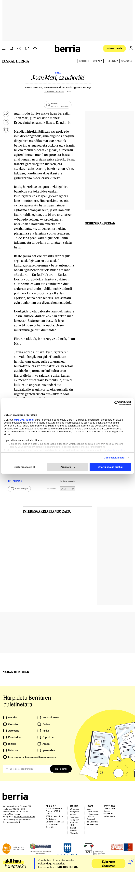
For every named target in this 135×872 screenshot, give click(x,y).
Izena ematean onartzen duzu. (32, 757)
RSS (72, 825)
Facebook (74, 817)
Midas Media (109, 816)
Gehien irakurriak (100, 223)
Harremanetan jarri (11, 822)
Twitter (73, 814)
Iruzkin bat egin (21, 489)
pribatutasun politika (32, 757)
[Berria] (15, 798)
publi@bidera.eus (22, 819)
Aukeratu (65, 467)
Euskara (97, 61)
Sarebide (50, 827)
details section (116, 450)
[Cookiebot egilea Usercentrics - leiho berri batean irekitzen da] (116, 403)
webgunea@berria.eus (24, 816)
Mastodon (74, 833)
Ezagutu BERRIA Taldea (53, 812)
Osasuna (126, 61)
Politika (84, 61)
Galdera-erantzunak (55, 821)
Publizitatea (51, 819)
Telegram (74, 811)
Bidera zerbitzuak (108, 812)
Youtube (74, 822)
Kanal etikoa (92, 824)
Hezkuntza (111, 61)
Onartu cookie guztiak (110, 467)
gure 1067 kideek (24, 419)
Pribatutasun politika (92, 815)
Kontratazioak (52, 824)
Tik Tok (73, 828)
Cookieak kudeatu (114, 457)
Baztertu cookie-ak (24, 467)
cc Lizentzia (92, 821)
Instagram (74, 820)
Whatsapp (74, 809)
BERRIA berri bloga (54, 816)
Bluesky (73, 830)
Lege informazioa (92, 810)
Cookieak (91, 819)
